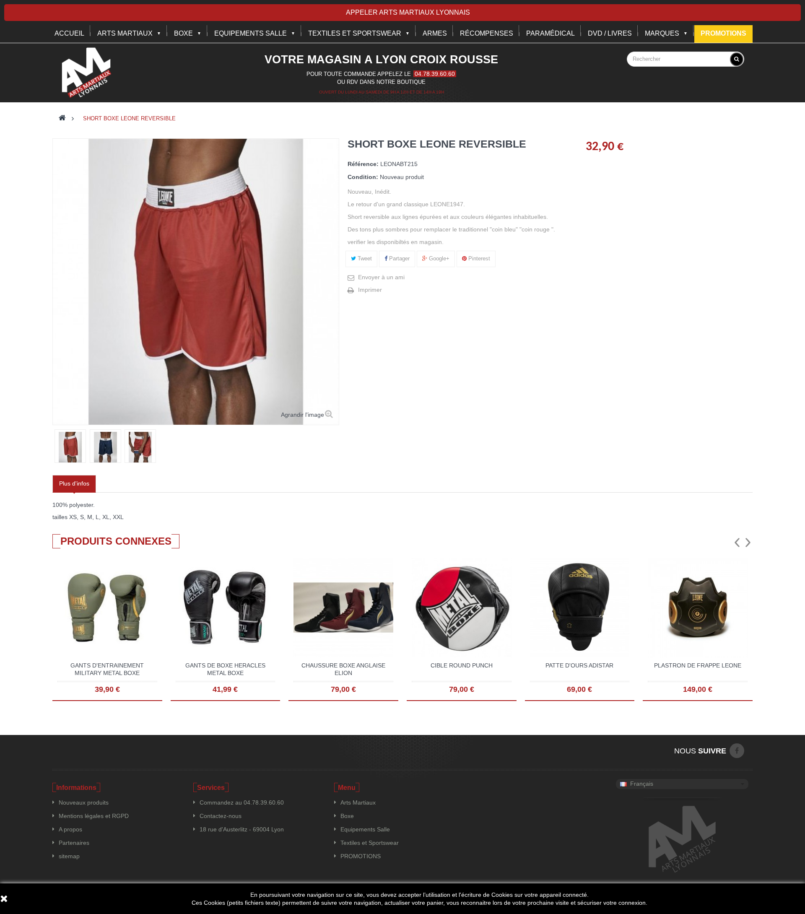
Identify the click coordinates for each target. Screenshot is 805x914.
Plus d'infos (74, 483)
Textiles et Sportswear (354, 33)
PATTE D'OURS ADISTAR (579, 665)
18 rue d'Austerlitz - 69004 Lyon (242, 829)
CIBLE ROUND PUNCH (462, 665)
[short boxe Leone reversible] (70, 447)
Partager (398, 258)
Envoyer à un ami (381, 277)
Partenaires (74, 842)
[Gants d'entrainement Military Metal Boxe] (107, 607)
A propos (70, 829)
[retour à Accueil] (62, 118)
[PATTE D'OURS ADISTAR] (580, 607)
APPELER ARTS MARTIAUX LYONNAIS (408, 12)
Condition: (363, 177)
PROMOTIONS (360, 856)
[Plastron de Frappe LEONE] (698, 607)
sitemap (69, 856)
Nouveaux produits (84, 802)
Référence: (363, 164)
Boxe (183, 33)
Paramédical (550, 33)
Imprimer (370, 289)
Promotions (723, 33)
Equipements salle (250, 33)
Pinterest (478, 258)
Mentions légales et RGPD (94, 816)
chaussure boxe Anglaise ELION (343, 669)
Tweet (364, 258)
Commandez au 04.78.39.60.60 (242, 802)
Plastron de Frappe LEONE (697, 665)
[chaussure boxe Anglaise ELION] (343, 607)
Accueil (69, 33)
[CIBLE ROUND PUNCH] (462, 607)
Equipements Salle (365, 829)
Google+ (438, 258)
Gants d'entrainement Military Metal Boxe (107, 669)
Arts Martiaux (125, 33)
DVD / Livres (610, 33)
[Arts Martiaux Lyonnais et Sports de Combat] (86, 72)
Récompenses (486, 33)
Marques (662, 33)
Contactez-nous (221, 816)
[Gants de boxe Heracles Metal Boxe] (225, 607)
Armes (435, 33)
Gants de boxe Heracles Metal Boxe (225, 669)
